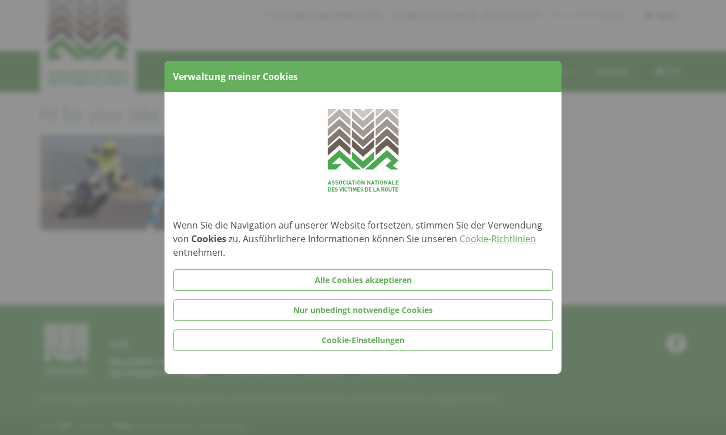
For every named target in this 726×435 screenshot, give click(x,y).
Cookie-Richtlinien (497, 239)
